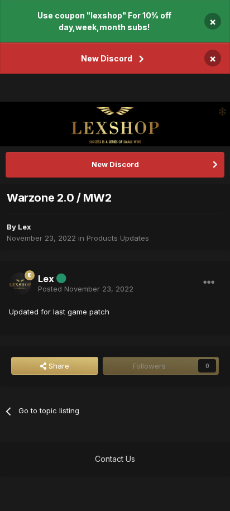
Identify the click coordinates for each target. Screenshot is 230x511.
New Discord (106, 58)
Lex (24, 226)
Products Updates (118, 237)
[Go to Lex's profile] (20, 284)
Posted (85, 288)
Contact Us (115, 459)
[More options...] (209, 282)
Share (57, 365)
